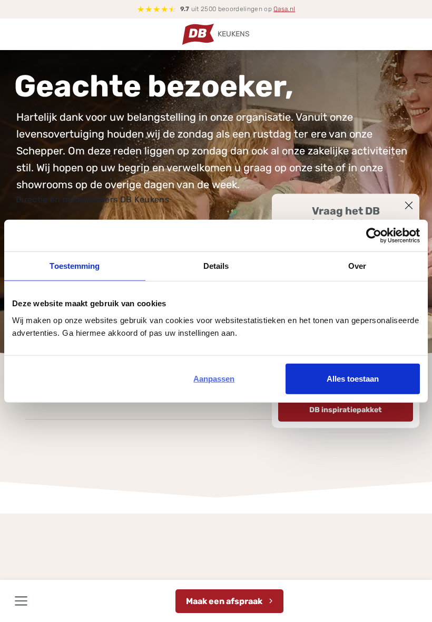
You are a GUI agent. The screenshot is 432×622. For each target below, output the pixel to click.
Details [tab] (216, 265)
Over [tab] (357, 265)
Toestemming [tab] (75, 265)
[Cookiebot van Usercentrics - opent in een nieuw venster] (374, 236)
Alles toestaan (353, 378)
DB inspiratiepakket (345, 409)
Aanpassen (213, 378)
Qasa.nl (284, 9)
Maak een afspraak (224, 601)
